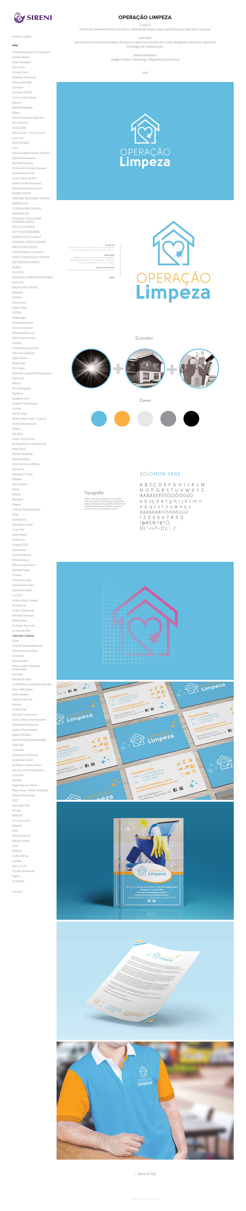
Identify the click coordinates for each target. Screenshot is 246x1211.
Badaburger (19, 317)
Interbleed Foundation (25, 724)
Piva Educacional (22, 524)
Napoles (17, 825)
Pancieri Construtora (24, 714)
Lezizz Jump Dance (23, 438)
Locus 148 (17, 138)
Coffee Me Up (20, 856)
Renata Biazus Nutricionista (29, 719)
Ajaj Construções (22, 590)
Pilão (15, 830)
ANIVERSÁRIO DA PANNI (28, 252)
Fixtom (16, 494)
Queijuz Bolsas (20, 57)
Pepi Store (18, 378)
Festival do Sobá (21, 679)
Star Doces (18, 67)
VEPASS (17, 297)
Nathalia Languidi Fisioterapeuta (32, 373)
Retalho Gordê (20, 840)
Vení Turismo (20, 661)
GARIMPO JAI (20, 213)
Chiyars (16, 343)
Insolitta (17, 851)
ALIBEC (17, 267)
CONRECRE (19, 709)
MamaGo (17, 499)
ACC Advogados (21, 388)
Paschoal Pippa (21, 459)
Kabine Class (19, 620)
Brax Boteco (19, 519)
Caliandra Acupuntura (25, 348)
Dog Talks (18, 745)
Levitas (16, 408)
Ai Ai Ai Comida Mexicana (27, 645)
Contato (17, 891)
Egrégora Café (20, 398)
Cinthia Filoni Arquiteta (26, 509)
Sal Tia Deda (19, 413)
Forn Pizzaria (20, 122)
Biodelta (17, 479)
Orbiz (15, 640)
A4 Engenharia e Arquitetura (29, 444)
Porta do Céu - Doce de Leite (28, 132)
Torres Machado (21, 580)
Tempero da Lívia (22, 699)
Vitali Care (18, 539)
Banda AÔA (19, 127)
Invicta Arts (19, 302)
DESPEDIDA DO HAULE (26, 237)
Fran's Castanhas (22, 327)
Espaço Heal (19, 307)
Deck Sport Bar (21, 805)
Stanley (16, 704)
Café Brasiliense (21, 555)
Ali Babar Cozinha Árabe (26, 765)
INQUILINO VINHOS (25, 287)
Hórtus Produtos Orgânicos (28, 117)
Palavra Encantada (23, 795)
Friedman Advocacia (24, 77)
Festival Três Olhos (23, 585)
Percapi (16, 810)
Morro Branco (20, 560)
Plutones (17, 674)
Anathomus (19, 550)
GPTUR (16, 312)
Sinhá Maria (19, 534)
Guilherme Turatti (22, 760)
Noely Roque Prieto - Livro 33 (29, 418)
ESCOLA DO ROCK (23, 227)
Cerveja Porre (20, 72)
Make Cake (18, 363)
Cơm (15, 148)
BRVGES (17, 815)
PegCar (16, 876)
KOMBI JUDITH (21, 193)
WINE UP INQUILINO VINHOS (31, 257)
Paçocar (17, 102)
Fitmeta (17, 575)
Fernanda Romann (23, 615)
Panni (15, 489)
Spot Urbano (19, 484)
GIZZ (15, 800)
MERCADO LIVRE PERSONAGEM (32, 277)
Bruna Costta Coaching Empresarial (26, 667)
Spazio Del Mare (21, 734)
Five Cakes (18, 368)
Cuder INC (18, 529)
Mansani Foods (21, 570)
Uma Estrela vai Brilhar (26, 464)
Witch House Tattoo (24, 565)
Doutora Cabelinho (23, 353)
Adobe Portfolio (151, 1198)
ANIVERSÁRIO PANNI (25, 262)
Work (15, 45)
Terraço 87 (18, 469)
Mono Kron (19, 449)
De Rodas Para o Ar (23, 625)
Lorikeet (17, 861)
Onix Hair (18, 775)
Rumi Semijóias (21, 62)
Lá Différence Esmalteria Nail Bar (32, 684)
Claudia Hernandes (23, 871)
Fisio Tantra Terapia (24, 338)
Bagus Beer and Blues (24, 785)
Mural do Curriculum (24, 650)
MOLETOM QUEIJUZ (25, 247)
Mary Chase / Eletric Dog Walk (30, 790)
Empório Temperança (24, 403)
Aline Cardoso (20, 694)
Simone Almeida (21, 82)
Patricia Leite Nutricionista (28, 770)
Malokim (17, 292)
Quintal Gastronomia (24, 729)
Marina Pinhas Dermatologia (29, 739)
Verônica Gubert (22, 36)
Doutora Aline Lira (23, 333)
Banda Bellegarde (22, 107)
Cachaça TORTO (22, 92)
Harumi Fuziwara (22, 322)
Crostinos (18, 655)
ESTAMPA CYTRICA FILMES (29, 242)
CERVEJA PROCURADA (26, 208)
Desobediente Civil (23, 173)
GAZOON (18, 282)
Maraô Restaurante (23, 158)
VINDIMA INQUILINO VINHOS (31, 198)
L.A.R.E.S (17, 595)
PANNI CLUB (20, 203)
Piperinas (17, 393)
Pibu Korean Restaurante (27, 188)
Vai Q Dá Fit (19, 866)
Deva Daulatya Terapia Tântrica (31, 153)
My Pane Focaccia (22, 163)
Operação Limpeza (23, 635)
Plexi (15, 514)
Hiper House (19, 358)
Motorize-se (19, 605)
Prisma (16, 428)
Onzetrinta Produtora (25, 755)
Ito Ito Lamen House (24, 97)
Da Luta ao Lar (21, 820)
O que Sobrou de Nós (24, 178)
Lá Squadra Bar (21, 630)
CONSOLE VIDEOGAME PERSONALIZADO (26, 220)
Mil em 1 (17, 383)
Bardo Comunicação (24, 423)
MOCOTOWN (20, 143)
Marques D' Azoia (22, 474)
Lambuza (17, 87)
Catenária (18, 750)
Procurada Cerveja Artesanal (29, 168)
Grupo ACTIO (20, 544)
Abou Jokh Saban (22, 689)
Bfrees (16, 112)
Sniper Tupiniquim (23, 610)
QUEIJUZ (18, 272)
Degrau (16, 504)
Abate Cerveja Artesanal (26, 183)
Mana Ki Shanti (21, 835)
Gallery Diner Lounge (24, 600)
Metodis (17, 780)
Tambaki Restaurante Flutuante (31, 52)
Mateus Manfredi (22, 454)
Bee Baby (17, 433)
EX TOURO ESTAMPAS (25, 232)
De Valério (18, 881)
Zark (15, 845)
